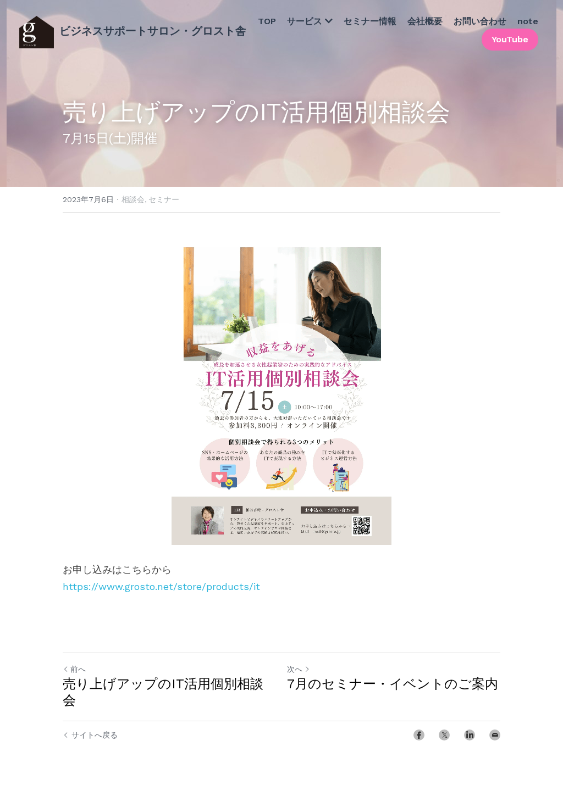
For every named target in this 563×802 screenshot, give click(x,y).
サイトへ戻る (94, 735)
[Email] (494, 734)
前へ (78, 669)
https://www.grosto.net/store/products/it (161, 586)
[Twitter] (444, 734)
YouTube (510, 37)
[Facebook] (418, 734)
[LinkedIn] (469, 734)
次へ (294, 669)
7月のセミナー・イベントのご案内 (392, 684)
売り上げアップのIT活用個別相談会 (163, 692)
